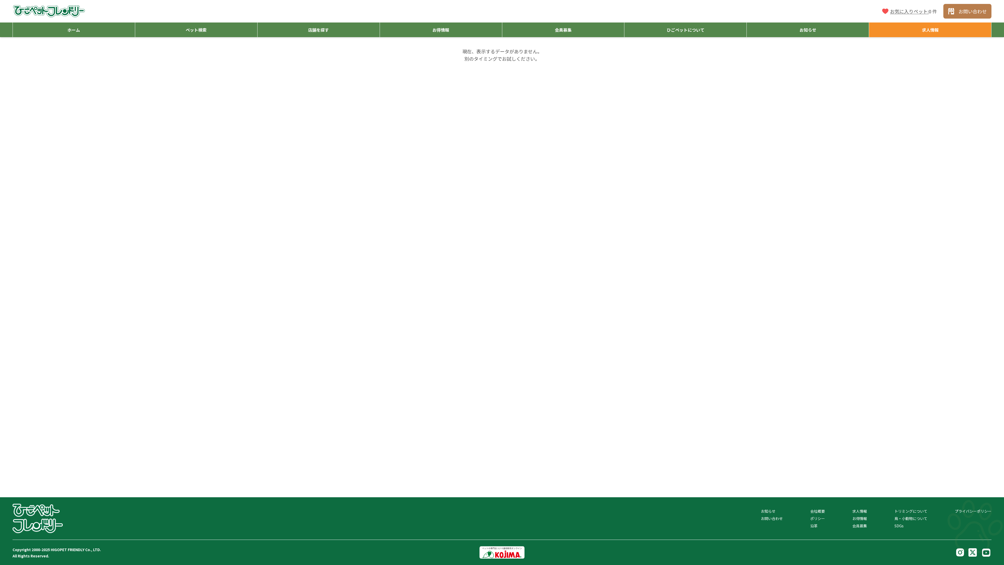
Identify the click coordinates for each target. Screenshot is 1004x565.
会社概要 (817, 511)
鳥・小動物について (910, 518)
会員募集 (859, 525)
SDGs (899, 525)
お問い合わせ (772, 518)
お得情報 (859, 518)
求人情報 (859, 511)
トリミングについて (910, 511)
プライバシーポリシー (973, 511)
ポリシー (817, 518)
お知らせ (768, 511)
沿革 (814, 525)
